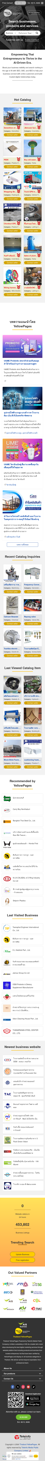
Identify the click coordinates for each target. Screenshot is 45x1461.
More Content (34, 12)
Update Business (22, 1254)
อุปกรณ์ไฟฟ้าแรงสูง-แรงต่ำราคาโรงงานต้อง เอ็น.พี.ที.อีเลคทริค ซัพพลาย (21, 414)
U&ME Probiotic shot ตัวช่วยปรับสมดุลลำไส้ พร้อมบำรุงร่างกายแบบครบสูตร (21, 362)
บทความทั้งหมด (22, 544)
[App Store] (34, 1398)
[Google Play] (34, 1404)
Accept (35, 1456)
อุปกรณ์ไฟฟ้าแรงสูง (14, 433)
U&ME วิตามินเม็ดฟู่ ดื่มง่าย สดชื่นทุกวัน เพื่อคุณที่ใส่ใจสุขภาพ (21, 466)
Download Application (33, 1394)
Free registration (22, 1260)
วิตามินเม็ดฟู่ (11, 485)
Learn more (18, 1459)
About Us (8, 1368)
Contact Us (8, 1378)
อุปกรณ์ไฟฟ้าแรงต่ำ (30, 433)
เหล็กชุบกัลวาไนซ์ (13, 537)
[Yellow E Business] (12, 1387)
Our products (9, 1373)
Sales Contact (32, 39)
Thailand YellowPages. (29, 1444)
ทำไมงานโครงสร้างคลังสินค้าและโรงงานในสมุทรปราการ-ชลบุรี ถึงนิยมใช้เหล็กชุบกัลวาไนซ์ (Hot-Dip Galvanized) (22, 519)
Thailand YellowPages (22, 1336)
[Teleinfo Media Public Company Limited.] (22, 1437)
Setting (31, 1456)
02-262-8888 (20, 3)
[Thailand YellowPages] (18, 1387)
